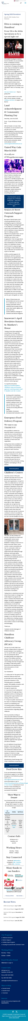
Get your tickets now (10, 92)
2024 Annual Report (9, 909)
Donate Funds (6, 988)
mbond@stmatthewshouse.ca (12, 779)
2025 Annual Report (9, 906)
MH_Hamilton (16, 864)
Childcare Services (7, 937)
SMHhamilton (17, 860)
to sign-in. (7, 963)
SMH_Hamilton (17, 862)
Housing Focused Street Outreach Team (13, 944)
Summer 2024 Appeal (9, 912)
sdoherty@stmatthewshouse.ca (13, 143)
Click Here (9, 890)
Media (14, 17)
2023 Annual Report (9, 920)
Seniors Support (6, 940)
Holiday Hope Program (8, 942)
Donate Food (6, 990)
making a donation (9, 100)
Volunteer (5, 993)
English (17, 0)
